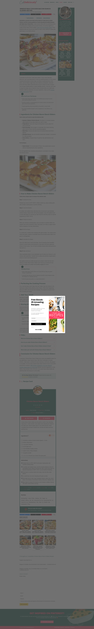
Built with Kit (38, 329)
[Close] (64, 297)
